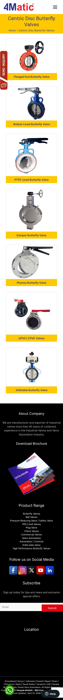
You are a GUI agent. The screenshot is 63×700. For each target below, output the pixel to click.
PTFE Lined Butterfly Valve (31, 179)
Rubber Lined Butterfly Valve (31, 124)
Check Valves (31, 531)
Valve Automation (31, 538)
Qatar (18, 684)
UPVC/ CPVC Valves (31, 338)
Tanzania (40, 684)
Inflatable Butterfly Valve (31, 390)
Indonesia (30, 681)
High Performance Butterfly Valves (31, 548)
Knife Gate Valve (31, 545)
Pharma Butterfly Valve (31, 282)
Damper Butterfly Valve (31, 235)
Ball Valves (31, 517)
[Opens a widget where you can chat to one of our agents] (50, 694)
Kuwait (39, 681)
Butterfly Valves (31, 513)
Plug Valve (31, 527)
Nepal (47, 681)
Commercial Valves (31, 534)
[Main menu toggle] (55, 7)
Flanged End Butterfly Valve (31, 76)
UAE (49, 684)
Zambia (55, 684)
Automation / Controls (31, 541)
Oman (54, 681)
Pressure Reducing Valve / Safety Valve (31, 520)
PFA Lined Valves (31, 524)
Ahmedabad (10, 681)
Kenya (20, 681)
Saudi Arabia (29, 684)
